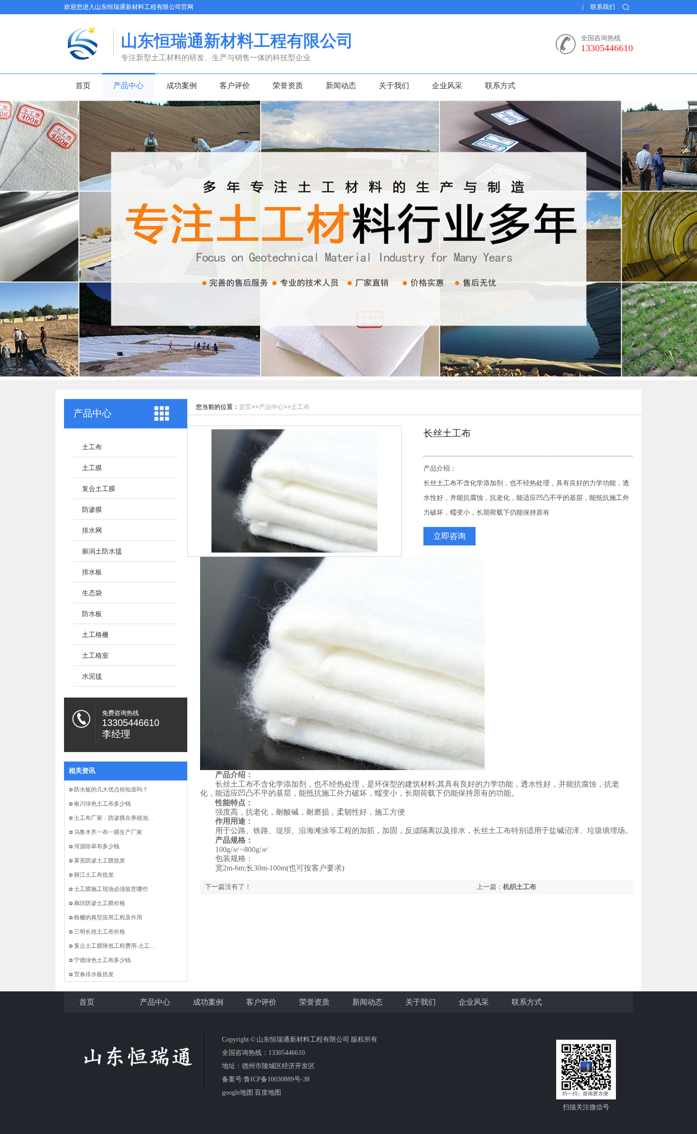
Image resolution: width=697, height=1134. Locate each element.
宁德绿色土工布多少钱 (102, 960)
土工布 (92, 447)
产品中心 (128, 86)
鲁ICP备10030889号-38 (277, 1079)
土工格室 (95, 655)
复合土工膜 (98, 488)
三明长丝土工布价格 (99, 931)
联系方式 (500, 86)
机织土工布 (519, 886)
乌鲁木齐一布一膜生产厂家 (108, 832)
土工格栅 (95, 634)
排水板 (92, 572)
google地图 (237, 1092)
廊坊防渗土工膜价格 (99, 903)
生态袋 (92, 593)
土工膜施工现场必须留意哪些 (111, 889)
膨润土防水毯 (102, 551)
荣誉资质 (288, 86)
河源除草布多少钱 (96, 846)
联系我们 (602, 6)
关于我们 (394, 86)
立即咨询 (449, 536)
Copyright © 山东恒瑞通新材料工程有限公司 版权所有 (299, 1039)
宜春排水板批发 (94, 974)
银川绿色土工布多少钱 (102, 803)
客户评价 (235, 86)
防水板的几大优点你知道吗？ (111, 789)
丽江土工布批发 (94, 874)
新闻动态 (341, 86)
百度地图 (268, 1092)
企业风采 (447, 86)
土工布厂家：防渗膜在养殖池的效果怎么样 (128, 818)
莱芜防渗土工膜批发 (99, 860)
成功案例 (181, 86)
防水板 (92, 613)
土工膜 (92, 468)
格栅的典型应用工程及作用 (108, 917)
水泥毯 (92, 676)
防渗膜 (92, 509)
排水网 (92, 530)
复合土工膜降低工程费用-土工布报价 (120, 946)
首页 (83, 86)
